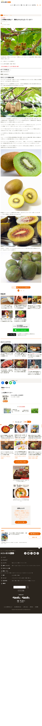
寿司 (12, 565)
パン (27, 565)
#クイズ (2, 26)
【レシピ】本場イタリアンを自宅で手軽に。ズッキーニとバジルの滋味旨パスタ (7, 354)
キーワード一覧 (21, 590)
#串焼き (27, 512)
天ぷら (20, 565)
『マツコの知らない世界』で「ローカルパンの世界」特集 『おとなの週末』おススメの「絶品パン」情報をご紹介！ (6, 307)
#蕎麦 (23, 439)
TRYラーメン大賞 (6, 568)
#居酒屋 (16, 514)
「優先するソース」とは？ (21, 335)
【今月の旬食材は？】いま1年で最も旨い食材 (10, 66)
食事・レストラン (17, 5)
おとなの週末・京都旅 (16, 575)
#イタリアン (21, 514)
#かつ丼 (2, 439)
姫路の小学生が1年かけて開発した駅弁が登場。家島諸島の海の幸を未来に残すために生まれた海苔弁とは (34, 437)
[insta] (37, 553)
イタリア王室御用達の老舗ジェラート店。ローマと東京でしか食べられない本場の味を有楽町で (21, 453)
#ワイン (34, 456)
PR (25, 562)
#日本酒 (33, 458)
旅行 (27, 5)
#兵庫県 (30, 439)
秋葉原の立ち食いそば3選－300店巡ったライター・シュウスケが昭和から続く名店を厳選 (21, 436)
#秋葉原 (16, 439)
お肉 (12, 580)
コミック (29, 5)
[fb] (31, 553)
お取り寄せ (34, 5)
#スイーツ (8, 456)
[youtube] (34, 553)
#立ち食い (20, 439)
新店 (18, 562)
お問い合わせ (25, 606)
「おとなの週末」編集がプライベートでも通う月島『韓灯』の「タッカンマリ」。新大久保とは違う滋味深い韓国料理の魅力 (20, 355)
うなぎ (16, 565)
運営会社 (31, 606)
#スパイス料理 (22, 512)
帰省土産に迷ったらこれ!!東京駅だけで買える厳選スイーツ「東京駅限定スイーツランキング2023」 (34, 307)
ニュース (11, 5)
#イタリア (16, 456)
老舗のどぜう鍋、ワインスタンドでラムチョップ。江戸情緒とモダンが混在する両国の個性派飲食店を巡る (20, 370)
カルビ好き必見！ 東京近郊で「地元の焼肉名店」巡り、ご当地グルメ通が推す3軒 (7, 371)
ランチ (31, 565)
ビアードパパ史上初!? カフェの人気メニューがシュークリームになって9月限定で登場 (7, 453)
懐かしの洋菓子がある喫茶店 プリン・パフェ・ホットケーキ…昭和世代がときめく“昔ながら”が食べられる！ (7, 320)
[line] (28, 553)
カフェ (34, 565)
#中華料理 (17, 510)
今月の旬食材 (3, 17)
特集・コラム (23, 5)
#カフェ (20, 456)
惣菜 (18, 580)
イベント (22, 562)
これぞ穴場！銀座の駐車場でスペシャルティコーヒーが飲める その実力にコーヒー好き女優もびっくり (34, 373)
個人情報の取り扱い (17, 606)
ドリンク (33, 580)
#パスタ (27, 514)
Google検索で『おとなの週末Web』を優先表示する (26, 333)
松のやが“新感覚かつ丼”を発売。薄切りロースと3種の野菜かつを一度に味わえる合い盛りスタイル (7, 436)
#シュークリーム (3, 456)
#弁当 (33, 439)
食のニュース (14, 562)
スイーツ (38, 565)
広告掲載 (36, 606)
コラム (11, 15)
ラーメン (23, 565)
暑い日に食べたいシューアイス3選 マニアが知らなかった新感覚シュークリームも (34, 356)
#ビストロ (30, 456)
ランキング (5, 560)
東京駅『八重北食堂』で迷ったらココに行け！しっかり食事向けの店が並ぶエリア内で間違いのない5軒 (20, 320)
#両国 (37, 456)
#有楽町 (16, 457)
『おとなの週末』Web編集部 (5, 24)
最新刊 (4, 583)
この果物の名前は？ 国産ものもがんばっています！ (17, 19)
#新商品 (6, 439)
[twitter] (25, 553)
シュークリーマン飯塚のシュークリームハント (34, 353)
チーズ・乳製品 (28, 580)
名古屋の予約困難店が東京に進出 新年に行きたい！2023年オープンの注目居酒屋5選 (20, 307)
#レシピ (17, 516)
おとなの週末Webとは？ (8, 606)
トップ (4, 557)
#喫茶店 (30, 458)
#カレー (16, 512)
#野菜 (9, 439)
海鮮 (15, 580)
